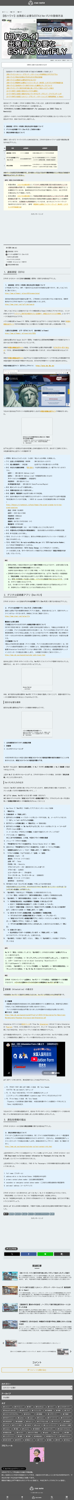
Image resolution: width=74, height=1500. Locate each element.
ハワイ (31, 1213)
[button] (62, 1254)
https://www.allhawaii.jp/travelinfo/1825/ (20, 333)
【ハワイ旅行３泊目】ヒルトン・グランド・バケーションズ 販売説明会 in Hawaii (34, 96)
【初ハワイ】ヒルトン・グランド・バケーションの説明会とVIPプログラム (32, 74)
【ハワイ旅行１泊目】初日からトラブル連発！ (22, 91)
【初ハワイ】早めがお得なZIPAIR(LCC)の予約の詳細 (24, 77)
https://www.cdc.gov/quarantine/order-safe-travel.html (25, 655)
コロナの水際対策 (23, 184)
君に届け (30, 467)
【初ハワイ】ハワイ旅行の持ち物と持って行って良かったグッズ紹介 (30, 88)
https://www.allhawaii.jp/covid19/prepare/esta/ (22, 293)
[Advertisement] (37, 228)
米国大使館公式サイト (16, 347)
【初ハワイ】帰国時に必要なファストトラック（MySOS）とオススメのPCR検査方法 (34, 82)
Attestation (44, 1024)
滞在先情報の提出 (13, 264)
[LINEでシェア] (45, 1254)
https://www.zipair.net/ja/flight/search (19, 304)
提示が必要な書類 (13, 257)
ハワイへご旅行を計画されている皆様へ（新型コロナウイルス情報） (38, 313)
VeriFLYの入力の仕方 (14, 259)
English (9, 1027)
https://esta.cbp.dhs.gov (45, 365)
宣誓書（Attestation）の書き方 (17, 262)
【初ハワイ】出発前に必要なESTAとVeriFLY (21, 80)
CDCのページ (25, 1024)
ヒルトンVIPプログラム (42, 1213)
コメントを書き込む (38, 1370)
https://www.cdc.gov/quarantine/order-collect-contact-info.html (28, 1146)
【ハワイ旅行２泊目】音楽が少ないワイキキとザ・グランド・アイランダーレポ (33, 94)
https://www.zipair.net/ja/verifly (17, 616)
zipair (25, 1213)
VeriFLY (18, 1213)
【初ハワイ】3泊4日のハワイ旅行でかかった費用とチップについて (29, 85)
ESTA (12, 1213)
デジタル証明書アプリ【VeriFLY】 (18, 254)
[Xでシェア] (12, 1254)
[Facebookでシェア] (29, 1254)
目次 (9, 247)
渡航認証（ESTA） (13, 251)
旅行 (7, 1213)
